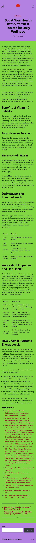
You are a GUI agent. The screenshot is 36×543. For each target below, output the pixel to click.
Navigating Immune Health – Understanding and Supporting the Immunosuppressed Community (17, 413)
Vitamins (18, 15)
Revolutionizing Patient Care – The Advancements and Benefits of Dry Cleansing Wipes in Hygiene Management (19, 420)
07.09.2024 (19, 36)
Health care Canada (15, 539)
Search (4, 526)
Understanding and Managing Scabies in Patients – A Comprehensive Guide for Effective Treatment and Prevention (19, 480)
